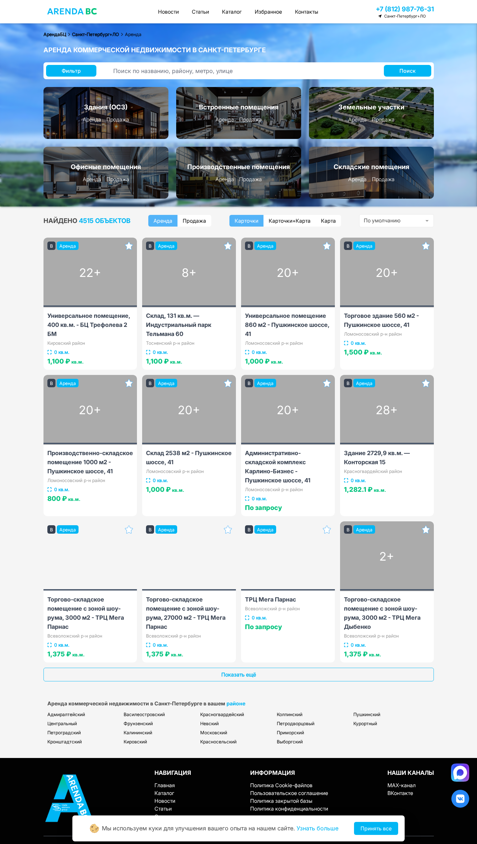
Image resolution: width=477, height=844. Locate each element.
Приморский (290, 732)
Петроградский (64, 732)
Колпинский (289, 714)
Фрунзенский (138, 723)
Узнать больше (317, 828)
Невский (209, 723)
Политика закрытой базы (281, 801)
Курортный (365, 723)
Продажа (117, 119)
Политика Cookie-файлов (281, 785)
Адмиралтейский (66, 714)
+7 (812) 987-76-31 (405, 9)
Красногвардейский (222, 714)
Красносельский (218, 741)
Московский (213, 732)
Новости (168, 11)
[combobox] (396, 220)
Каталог (232, 11)
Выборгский (290, 741)
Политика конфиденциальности (289, 808)
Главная (164, 785)
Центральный (62, 723)
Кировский (135, 741)
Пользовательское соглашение (289, 793)
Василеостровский (144, 714)
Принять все (376, 828)
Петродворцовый (295, 723)
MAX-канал (401, 785)
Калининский (138, 732)
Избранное (268, 11)
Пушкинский (366, 714)
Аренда (92, 119)
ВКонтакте (400, 793)
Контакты (306, 11)
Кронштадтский (64, 741)
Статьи (200, 11)
